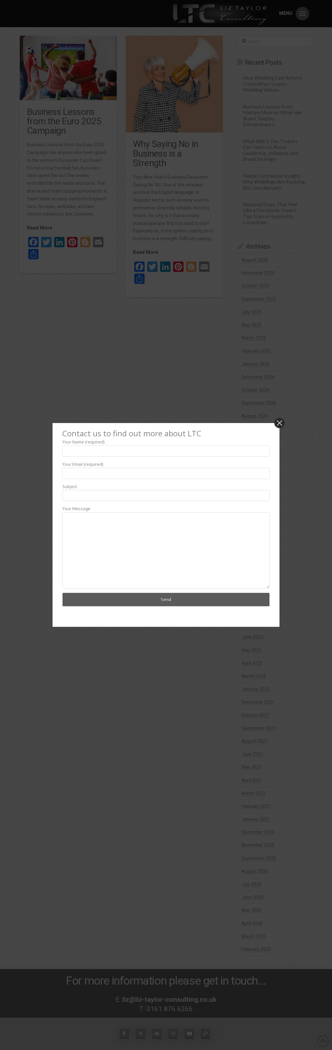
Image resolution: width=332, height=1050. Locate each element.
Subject (69, 486)
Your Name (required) (83, 442)
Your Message (76, 508)
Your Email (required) (82, 464)
